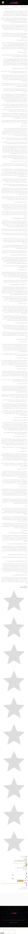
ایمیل (12, 878)
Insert (2, 933)
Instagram (12, 922)
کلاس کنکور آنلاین (19, 128)
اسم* (13, 875)
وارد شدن (24, 858)
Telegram (16, 922)
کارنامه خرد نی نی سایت (15, 43)
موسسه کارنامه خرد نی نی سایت (15, 109)
